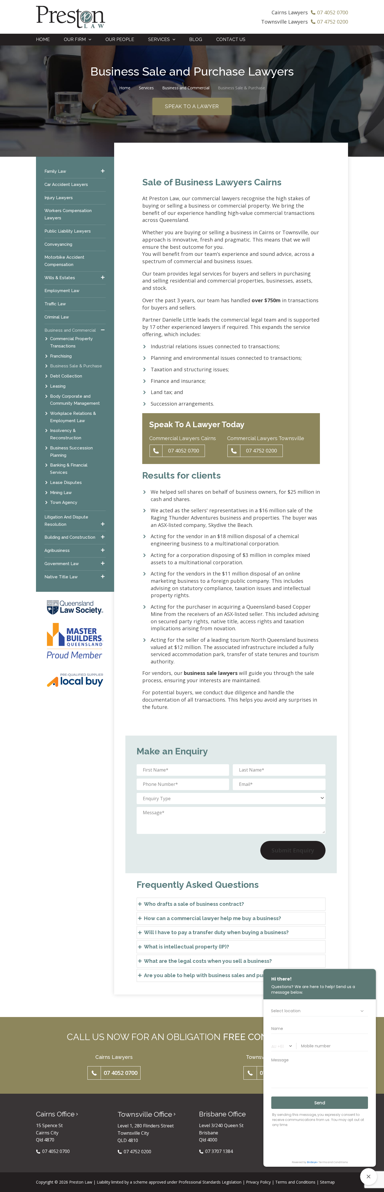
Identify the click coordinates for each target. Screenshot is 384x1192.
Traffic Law (55, 303)
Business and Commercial (185, 87)
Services (146, 87)
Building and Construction (69, 537)
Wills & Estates (59, 277)
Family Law (55, 171)
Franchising (61, 355)
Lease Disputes (66, 482)
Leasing (57, 385)
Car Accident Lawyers (66, 184)
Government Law (61, 563)
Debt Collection (66, 376)
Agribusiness (57, 550)
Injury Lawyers (58, 197)
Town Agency (63, 502)
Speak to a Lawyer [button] (192, 106)
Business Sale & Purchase (76, 365)
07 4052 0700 (183, 450)
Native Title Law (61, 576)
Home (124, 87)
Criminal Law (56, 316)
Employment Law (61, 290)
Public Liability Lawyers (67, 230)
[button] (88, 39)
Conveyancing (58, 244)
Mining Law (61, 492)
